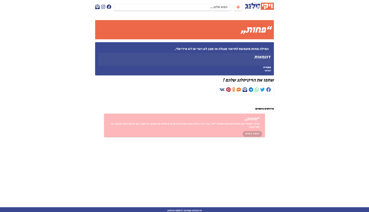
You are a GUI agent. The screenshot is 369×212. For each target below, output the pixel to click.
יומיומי (267, 70)
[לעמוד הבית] (259, 9)
